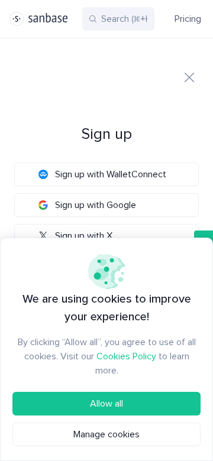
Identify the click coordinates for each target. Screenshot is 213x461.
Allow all (106, 404)
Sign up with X (83, 236)
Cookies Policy (126, 356)
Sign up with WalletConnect (110, 174)
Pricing (188, 19)
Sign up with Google (95, 205)
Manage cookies (106, 434)
